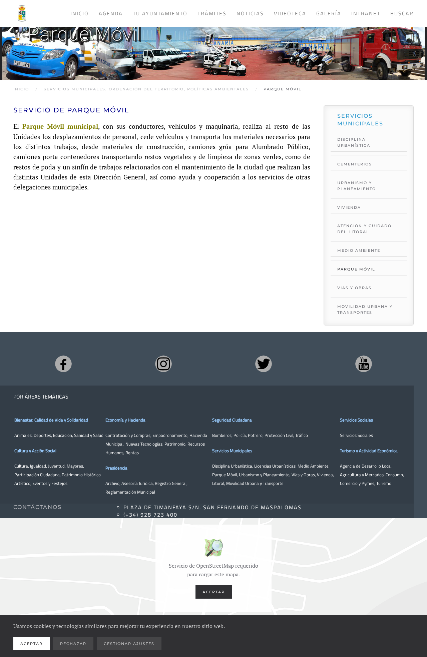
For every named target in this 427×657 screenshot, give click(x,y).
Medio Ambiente (358, 250)
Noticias (250, 13)
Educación (62, 435)
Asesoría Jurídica (137, 483)
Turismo (383, 483)
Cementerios (354, 164)
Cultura (21, 466)
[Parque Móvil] (213, 47)
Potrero (255, 435)
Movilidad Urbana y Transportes (365, 309)
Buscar (402, 13)
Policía (240, 435)
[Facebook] (63, 364)
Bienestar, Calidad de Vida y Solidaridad (51, 420)
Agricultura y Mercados (362, 474)
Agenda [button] (111, 13)
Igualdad (38, 466)
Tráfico (301, 435)
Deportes (42, 435)
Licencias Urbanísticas (275, 466)
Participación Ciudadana (37, 474)
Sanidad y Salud (88, 435)
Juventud (56, 466)
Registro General (170, 483)
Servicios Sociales (356, 420)
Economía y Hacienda (125, 420)
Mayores (75, 466)
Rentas (132, 452)
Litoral (218, 483)
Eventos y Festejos (49, 483)
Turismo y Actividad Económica (369, 450)
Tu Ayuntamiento (160, 13)
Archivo (112, 483)
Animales (23, 435)
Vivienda (349, 207)
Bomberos (222, 435)
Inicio (79, 13)
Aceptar (213, 592)
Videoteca (290, 13)
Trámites (212, 13)
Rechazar (73, 643)
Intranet (365, 13)
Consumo (394, 474)
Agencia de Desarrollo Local (366, 466)
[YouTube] (363, 364)
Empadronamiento (169, 435)
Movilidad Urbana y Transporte (255, 483)
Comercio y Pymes (357, 483)
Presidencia (116, 468)
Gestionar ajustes (129, 643)
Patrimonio (174, 444)
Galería (328, 13)
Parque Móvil (356, 269)
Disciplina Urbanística (353, 142)
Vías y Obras (354, 287)
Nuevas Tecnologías (143, 444)
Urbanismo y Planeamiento (356, 185)
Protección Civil (279, 435)
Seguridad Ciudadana (232, 420)
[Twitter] (263, 364)
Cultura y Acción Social (35, 450)
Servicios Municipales (232, 450)
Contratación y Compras (127, 435)
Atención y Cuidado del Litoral (364, 228)
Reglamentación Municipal (130, 492)
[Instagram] (163, 364)
